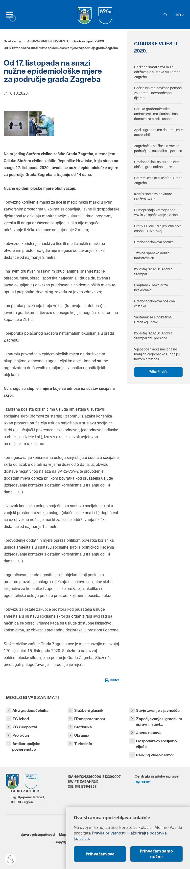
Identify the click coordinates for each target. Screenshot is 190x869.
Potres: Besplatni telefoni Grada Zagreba (158, 180)
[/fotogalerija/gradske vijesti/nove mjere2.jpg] (41, 123)
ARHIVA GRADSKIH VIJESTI (47, 41)
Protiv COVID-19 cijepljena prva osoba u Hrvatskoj (158, 228)
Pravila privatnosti (109, 833)
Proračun (20, 735)
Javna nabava (149, 732)
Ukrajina (81, 735)
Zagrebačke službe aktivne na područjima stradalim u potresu (158, 148)
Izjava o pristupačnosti (37, 834)
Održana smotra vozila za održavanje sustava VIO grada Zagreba (157, 72)
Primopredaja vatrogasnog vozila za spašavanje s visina (156, 212)
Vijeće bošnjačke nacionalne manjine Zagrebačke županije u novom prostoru (157, 354)
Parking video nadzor (155, 755)
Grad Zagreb (13, 41)
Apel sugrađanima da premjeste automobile (158, 132)
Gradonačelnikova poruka (154, 242)
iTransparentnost (89, 719)
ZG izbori (20, 719)
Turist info (83, 744)
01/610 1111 (142, 782)
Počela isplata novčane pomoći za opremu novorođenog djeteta (158, 93)
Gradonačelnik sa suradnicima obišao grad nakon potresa (157, 164)
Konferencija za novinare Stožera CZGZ (153, 196)
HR (179, 15)
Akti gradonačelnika (30, 710)
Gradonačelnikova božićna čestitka (154, 303)
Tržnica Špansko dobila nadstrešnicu (151, 255)
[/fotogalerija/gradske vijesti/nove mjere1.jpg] (16, 123)
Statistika (83, 727)
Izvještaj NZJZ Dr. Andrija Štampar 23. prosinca (153, 335)
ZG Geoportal (24, 727)
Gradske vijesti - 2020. (88, 41)
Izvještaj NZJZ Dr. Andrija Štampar (153, 271)
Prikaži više (158, 371)
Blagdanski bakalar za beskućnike (151, 287)
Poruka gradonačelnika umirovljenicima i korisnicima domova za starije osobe (156, 114)
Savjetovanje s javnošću (158, 710)
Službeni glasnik (88, 710)
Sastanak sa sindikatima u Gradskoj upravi (154, 319)
